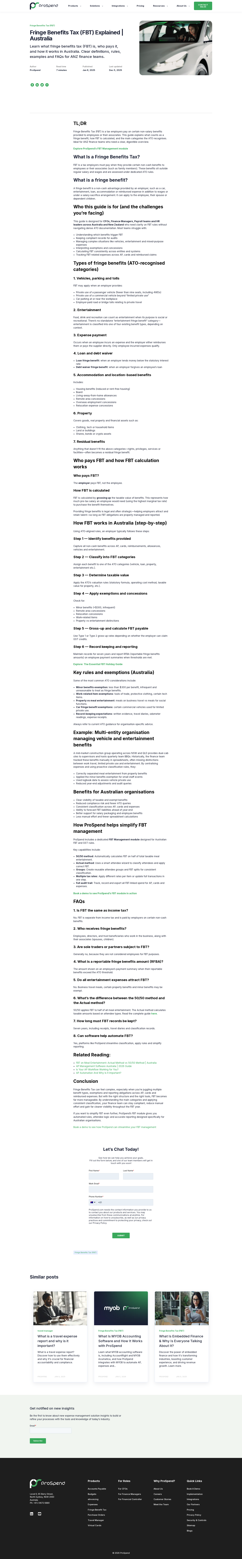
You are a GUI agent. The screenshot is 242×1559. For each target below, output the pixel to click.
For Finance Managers (129, 1494)
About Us (158, 1489)
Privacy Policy (194, 1515)
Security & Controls (196, 1520)
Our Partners (193, 1504)
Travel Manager (96, 1520)
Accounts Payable (97, 1489)
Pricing (190, 1510)
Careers (158, 1494)
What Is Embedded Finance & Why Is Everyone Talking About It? (181, 1341)
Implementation (195, 1494)
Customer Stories (162, 1499)
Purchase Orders (96, 1515)
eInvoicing (93, 1499)
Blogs (189, 1531)
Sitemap (191, 1525)
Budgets (92, 1494)
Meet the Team (161, 1504)
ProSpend (35, 70)
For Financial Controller (130, 1499)
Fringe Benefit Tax (97, 1510)
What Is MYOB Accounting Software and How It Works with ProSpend (120, 1341)
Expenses (93, 1504)
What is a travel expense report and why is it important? (57, 1341)
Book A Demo (193, 1489)
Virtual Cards (94, 1525)
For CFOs (122, 1489)
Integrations (193, 1499)
